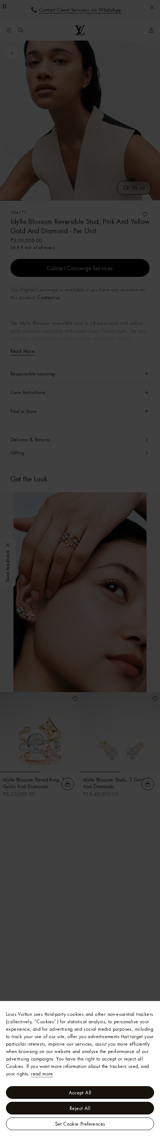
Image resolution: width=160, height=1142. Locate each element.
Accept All (80, 1092)
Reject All (80, 1108)
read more (42, 1073)
